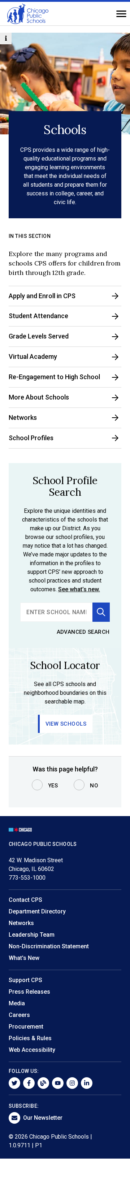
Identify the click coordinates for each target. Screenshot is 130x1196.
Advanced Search (83, 632)
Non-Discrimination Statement (49, 946)
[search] (56, 612)
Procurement (26, 1026)
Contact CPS (25, 899)
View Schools (66, 724)
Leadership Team (32, 934)
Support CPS (25, 980)
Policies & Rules (30, 1038)
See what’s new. (79, 589)
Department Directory (37, 911)
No (94, 785)
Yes (53, 785)
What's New (24, 957)
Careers (19, 1014)
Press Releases (29, 991)
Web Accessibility (32, 1049)
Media (17, 1003)
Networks (21, 923)
